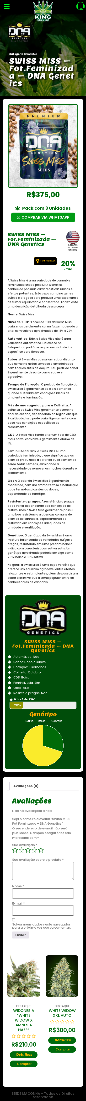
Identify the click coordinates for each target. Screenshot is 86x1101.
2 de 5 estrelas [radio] (21, 850)
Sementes (30, 54)
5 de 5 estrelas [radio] (41, 850)
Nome (18, 886)
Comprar (24, 1064)
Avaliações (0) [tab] (25, 786)
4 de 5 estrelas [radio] (34, 850)
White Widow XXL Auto (62, 1013)
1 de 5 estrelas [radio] (15, 850)
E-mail (18, 903)
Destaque (23, 1006)
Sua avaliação (24, 845)
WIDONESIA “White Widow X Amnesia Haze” (23, 1020)
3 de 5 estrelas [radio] (28, 850)
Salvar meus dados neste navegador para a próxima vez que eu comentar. (41, 926)
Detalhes (24, 1055)
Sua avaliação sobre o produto (38, 859)
